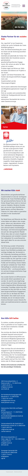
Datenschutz (18, 472)
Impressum (9, 472)
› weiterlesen (7, 169)
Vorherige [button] (1, 157)
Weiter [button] (26, 157)
